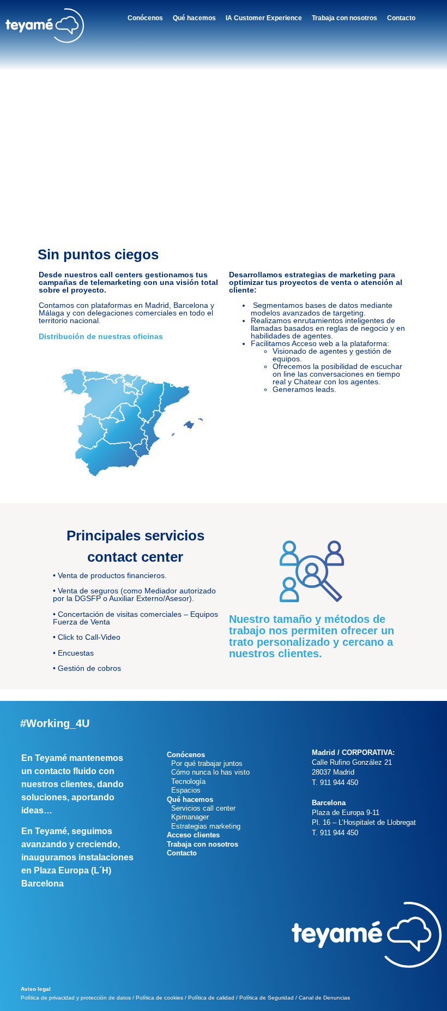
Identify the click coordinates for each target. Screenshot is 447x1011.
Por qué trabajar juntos (205, 763)
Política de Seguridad (266, 998)
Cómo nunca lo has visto (208, 772)
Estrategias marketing (203, 826)
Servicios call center (201, 808)
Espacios (184, 790)
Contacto (401, 18)
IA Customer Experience (264, 18)
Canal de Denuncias (324, 998)
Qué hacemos (194, 18)
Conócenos (145, 18)
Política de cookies (159, 998)
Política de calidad (211, 998)
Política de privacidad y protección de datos (76, 998)
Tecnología (186, 781)
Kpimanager (188, 817)
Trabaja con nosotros (344, 18)
